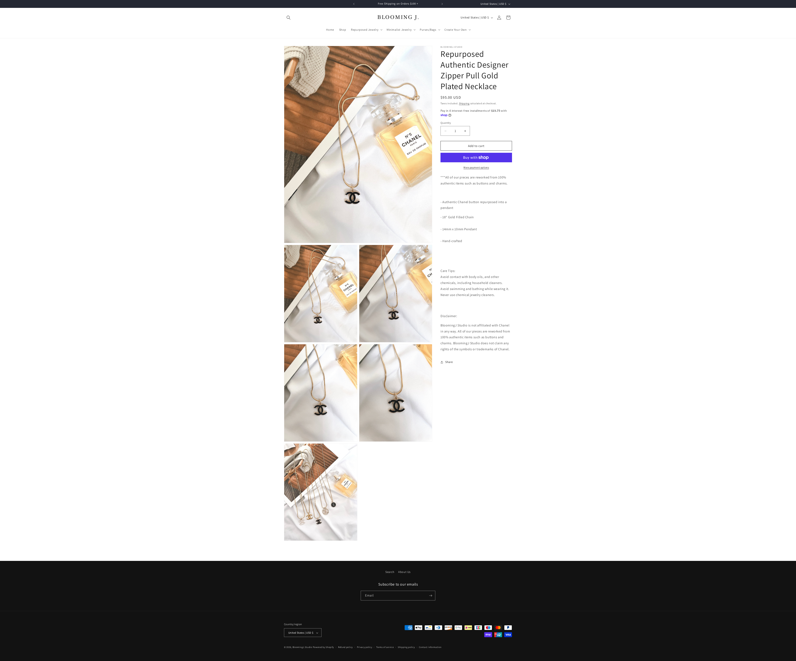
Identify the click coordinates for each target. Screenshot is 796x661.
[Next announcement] (442, 4)
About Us (404, 572)
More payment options (476, 167)
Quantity (445, 123)
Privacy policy (364, 647)
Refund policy (345, 647)
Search (389, 572)
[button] (288, 17)
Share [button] (449, 362)
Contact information (430, 647)
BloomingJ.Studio (302, 647)
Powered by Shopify (323, 647)
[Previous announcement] (353, 4)
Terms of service (385, 647)
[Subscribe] (430, 595)
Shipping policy (406, 647)
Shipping (464, 103)
